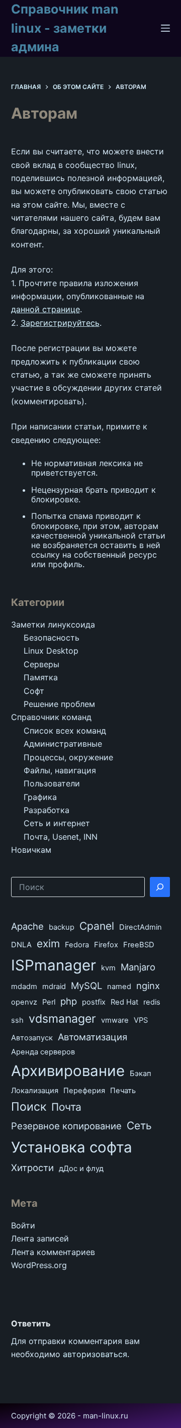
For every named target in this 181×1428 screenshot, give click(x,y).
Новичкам (31, 850)
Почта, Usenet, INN (61, 837)
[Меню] (165, 28)
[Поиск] (160, 887)
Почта (66, 1107)
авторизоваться (95, 1354)
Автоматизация (92, 1036)
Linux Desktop (51, 651)
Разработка (46, 810)
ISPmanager (53, 965)
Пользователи (52, 783)
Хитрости (32, 1167)
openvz (24, 1002)
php (68, 1001)
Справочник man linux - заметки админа (65, 28)
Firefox (106, 944)
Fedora (77, 944)
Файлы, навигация (60, 770)
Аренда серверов (43, 1051)
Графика (40, 797)
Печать (123, 1090)
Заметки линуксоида (53, 624)
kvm (108, 967)
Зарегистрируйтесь (60, 323)
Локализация (34, 1090)
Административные (63, 744)
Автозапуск (32, 1037)
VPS (141, 1020)
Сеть (139, 1125)
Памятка (41, 677)
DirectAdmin (140, 927)
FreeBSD (138, 944)
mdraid (54, 986)
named (119, 986)
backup (61, 927)
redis (151, 1002)
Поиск (28, 1107)
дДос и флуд (81, 1168)
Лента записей (40, 1238)
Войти (23, 1225)
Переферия (84, 1090)
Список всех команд (65, 731)
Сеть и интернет (57, 823)
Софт (34, 691)
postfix (94, 1002)
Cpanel (96, 926)
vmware (115, 1020)
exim (48, 943)
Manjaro (138, 966)
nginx (148, 985)
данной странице (45, 309)
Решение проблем (59, 704)
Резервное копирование (66, 1125)
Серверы (41, 664)
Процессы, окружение (68, 757)
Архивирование (68, 1071)
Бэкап (140, 1073)
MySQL (86, 985)
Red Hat (124, 1002)
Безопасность (51, 638)
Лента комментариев (53, 1252)
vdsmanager (62, 1019)
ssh (17, 1020)
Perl (48, 1002)
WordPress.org (39, 1265)
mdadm (24, 986)
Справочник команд (51, 717)
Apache (27, 926)
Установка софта (71, 1147)
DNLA (21, 944)
